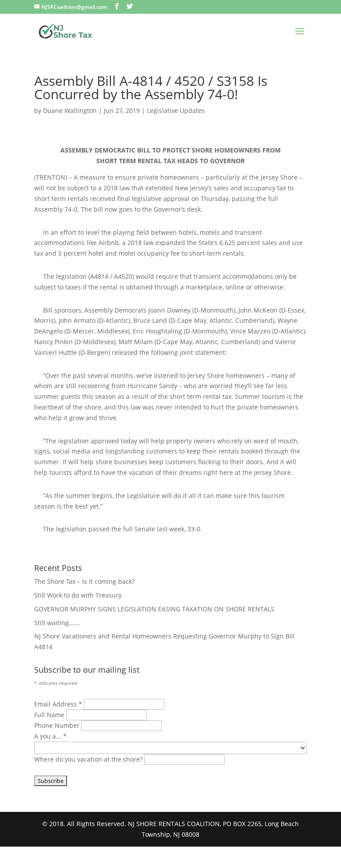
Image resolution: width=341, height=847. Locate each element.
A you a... (50, 736)
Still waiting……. (57, 622)
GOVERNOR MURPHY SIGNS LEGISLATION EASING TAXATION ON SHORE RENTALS (154, 609)
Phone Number (57, 725)
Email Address (58, 704)
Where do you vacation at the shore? (89, 759)
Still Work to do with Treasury (78, 595)
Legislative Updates (176, 110)
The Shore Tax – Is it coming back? (84, 581)
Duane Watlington (70, 110)
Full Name (50, 715)
